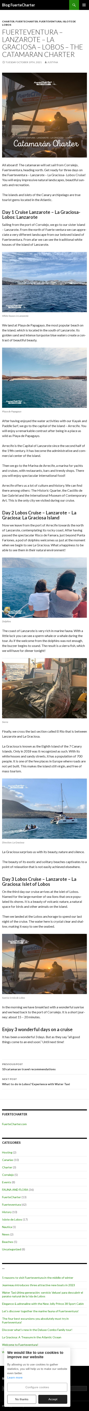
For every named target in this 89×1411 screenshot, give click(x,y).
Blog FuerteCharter (18, 5)
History (7, 1212)
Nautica (7, 1227)
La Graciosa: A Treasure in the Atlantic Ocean (31, 1337)
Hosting (7, 1152)
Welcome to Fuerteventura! (20, 1344)
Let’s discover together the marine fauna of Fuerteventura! (40, 1311)
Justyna (52, 62)
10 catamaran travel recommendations (29, 1067)
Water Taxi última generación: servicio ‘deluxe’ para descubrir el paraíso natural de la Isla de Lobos (42, 1294)
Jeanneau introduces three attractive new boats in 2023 (38, 1285)
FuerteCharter (27, 21)
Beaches (7, 1242)
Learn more (15, 1377)
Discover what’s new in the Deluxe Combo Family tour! (37, 1330)
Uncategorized (11, 1249)
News (6, 1234)
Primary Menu (84, 5)
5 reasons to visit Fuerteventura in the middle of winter (37, 1277)
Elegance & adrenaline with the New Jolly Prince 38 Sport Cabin (43, 1303)
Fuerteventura (50, 21)
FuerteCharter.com (14, 1124)
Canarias (7, 1160)
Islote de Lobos (12, 1219)
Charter (8, 21)
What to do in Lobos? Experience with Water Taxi (36, 1082)
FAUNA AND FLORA (15, 1189)
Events (6, 1182)
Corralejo (8, 1174)
